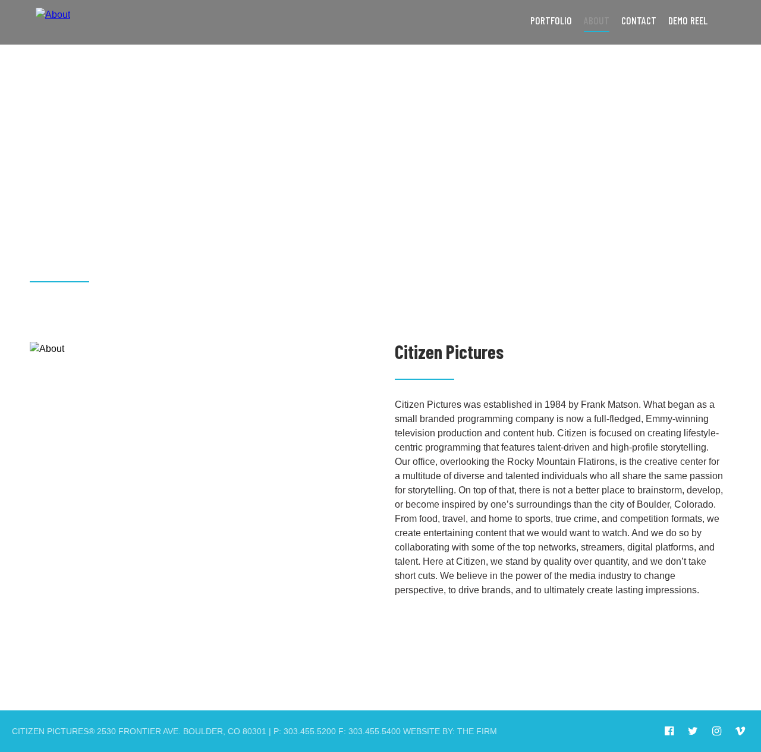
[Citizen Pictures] (53, 22)
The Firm (477, 731)
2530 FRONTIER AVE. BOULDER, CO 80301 (181, 731)
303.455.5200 (310, 731)
